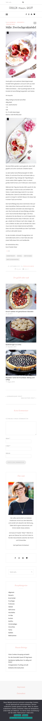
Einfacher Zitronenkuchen (16, 668)
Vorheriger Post (14, 396)
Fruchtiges (10, 24)
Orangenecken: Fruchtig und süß (18, 665)
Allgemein (11, 22)
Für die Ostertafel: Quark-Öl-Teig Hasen (20, 657)
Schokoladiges (12, 624)
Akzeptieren (17, 715)
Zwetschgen (28, 256)
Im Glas (10, 615)
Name (8, 438)
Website (8, 453)
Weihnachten (12, 635)
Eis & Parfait (11, 598)
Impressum (21, 687)
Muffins (10, 621)
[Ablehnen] (39, 710)
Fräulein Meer (28, 266)
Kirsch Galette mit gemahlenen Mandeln (19, 311)
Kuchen (10, 618)
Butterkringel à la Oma (13, 345)
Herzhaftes (11, 612)
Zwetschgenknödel (13, 259)
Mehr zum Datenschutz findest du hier (21, 718)
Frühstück (11, 604)
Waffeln (10, 633)
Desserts (20, 22)
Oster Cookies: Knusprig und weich (18, 654)
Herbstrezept (11, 256)
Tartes (10, 630)
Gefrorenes (11, 610)
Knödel (19, 256)
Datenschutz (21, 694)
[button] (7, 14)
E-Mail (8, 446)
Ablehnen (25, 715)
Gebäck (10, 607)
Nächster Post (28, 398)
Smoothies (11, 627)
